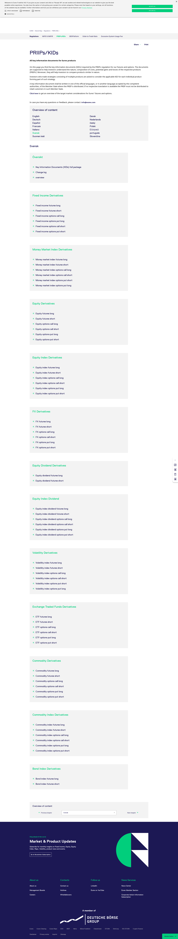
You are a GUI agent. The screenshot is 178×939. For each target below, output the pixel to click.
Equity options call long (47, 324)
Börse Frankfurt (85, 929)
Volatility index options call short (51, 578)
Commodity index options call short (52, 740)
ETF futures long (44, 616)
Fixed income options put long (50, 221)
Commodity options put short (50, 696)
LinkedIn (94, 886)
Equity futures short (45, 318)
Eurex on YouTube (97, 890)
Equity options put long (47, 334)
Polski (92, 126)
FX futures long (43, 421)
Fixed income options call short (50, 226)
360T (68, 929)
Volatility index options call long (51, 573)
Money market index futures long (51, 259)
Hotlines (63, 890)
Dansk (93, 116)
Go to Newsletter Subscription (41, 854)
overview (40, 177)
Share (136, 44)
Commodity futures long (47, 670)
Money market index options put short (54, 280)
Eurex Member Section (129, 890)
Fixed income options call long (50, 216)
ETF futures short (44, 622)
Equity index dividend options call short (54, 524)
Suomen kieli (38, 136)
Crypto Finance (138, 929)
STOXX (107, 929)
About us (33, 886)
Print (146, 44)
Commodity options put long (49, 691)
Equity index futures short (48, 372)
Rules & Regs (38, 31)
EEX (62, 929)
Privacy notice (44, 934)
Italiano (35, 129)
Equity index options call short (50, 383)
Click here (34, 93)
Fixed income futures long (48, 205)
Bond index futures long (47, 778)
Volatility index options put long (51, 588)
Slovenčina (95, 136)
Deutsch (36, 119)
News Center (126, 886)
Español (36, 123)
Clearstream (98, 929)
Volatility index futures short (49, 568)
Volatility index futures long (49, 562)
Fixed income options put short (50, 231)
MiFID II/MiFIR (47, 36)
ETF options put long (46, 637)
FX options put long (45, 442)
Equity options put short (47, 339)
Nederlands (95, 119)
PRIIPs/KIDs (55, 31)
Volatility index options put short (51, 583)
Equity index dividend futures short (52, 514)
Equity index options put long (50, 388)
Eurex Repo (53, 929)
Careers (32, 895)
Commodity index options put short (53, 750)
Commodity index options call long (52, 735)
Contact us (64, 886)
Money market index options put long (53, 285)
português (95, 133)
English (35, 116)
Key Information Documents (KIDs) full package (58, 167)
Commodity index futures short (51, 730)
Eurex (31, 31)
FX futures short (44, 426)
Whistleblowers (65, 895)
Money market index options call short (54, 275)
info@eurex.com (88, 102)
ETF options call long (46, 627)
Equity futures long (45, 313)
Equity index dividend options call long (54, 519)
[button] (5, 11)
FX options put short (46, 447)
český (92, 123)
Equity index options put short (50, 393)
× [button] (176, 1)
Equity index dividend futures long (52, 508)
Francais (36, 126)
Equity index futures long (48, 367)
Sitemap (63, 934)
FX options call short (45, 437)
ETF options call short (46, 632)
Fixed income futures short (48, 210)
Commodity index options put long (52, 745)
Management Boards (37, 890)
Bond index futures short (47, 784)
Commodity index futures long (50, 724)
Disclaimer (33, 934)
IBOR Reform (74, 36)
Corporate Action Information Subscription (132, 896)
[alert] (89, 8)
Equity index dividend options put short (54, 534)
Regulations (47, 31)
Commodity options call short (50, 686)
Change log (41, 172)
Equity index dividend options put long (54, 529)
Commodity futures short (48, 676)
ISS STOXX (126, 929)
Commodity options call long (49, 681)
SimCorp (116, 929)
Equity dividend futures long (49, 475)
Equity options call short (47, 329)
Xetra (75, 929)
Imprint (54, 934)
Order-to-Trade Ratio (90, 36)
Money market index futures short (52, 264)
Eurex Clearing (42, 929)
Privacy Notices (86, 8)
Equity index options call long (50, 378)
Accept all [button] (152, 6)
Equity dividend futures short (50, 480)
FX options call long (45, 432)
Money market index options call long (53, 270)
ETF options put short (46, 642)
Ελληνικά (94, 129)
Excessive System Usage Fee (112, 36)
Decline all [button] (152, 10)
